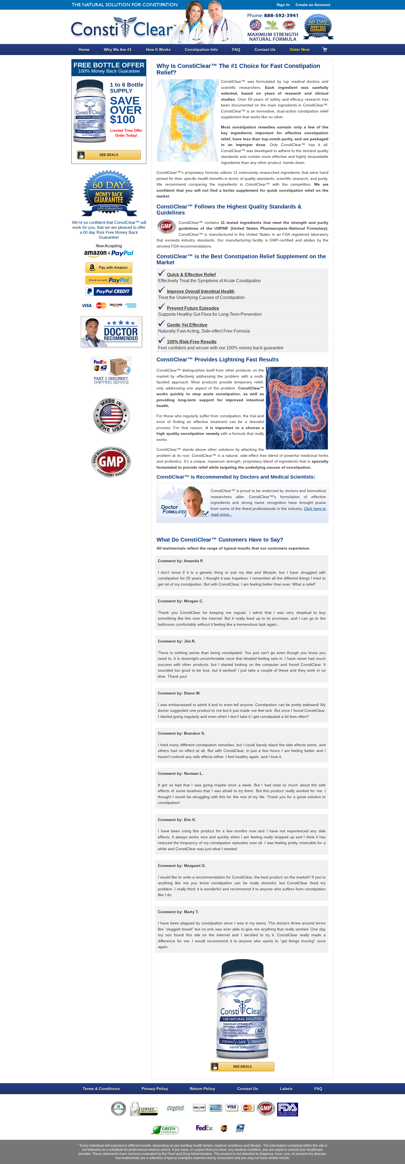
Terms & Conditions (101, 1088)
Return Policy (202, 1088)
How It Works (158, 49)
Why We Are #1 (118, 49)
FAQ (236, 49)
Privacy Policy (155, 1088)
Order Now (300, 49)
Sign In (283, 4)
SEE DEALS (242, 1067)
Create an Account (313, 4)
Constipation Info (201, 49)
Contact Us (265, 49)
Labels (286, 1088)
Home (84, 49)
